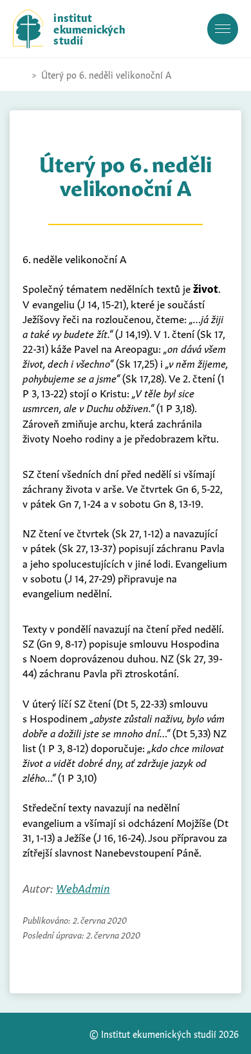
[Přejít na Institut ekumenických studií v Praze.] (19, 74)
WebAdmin (83, 887)
